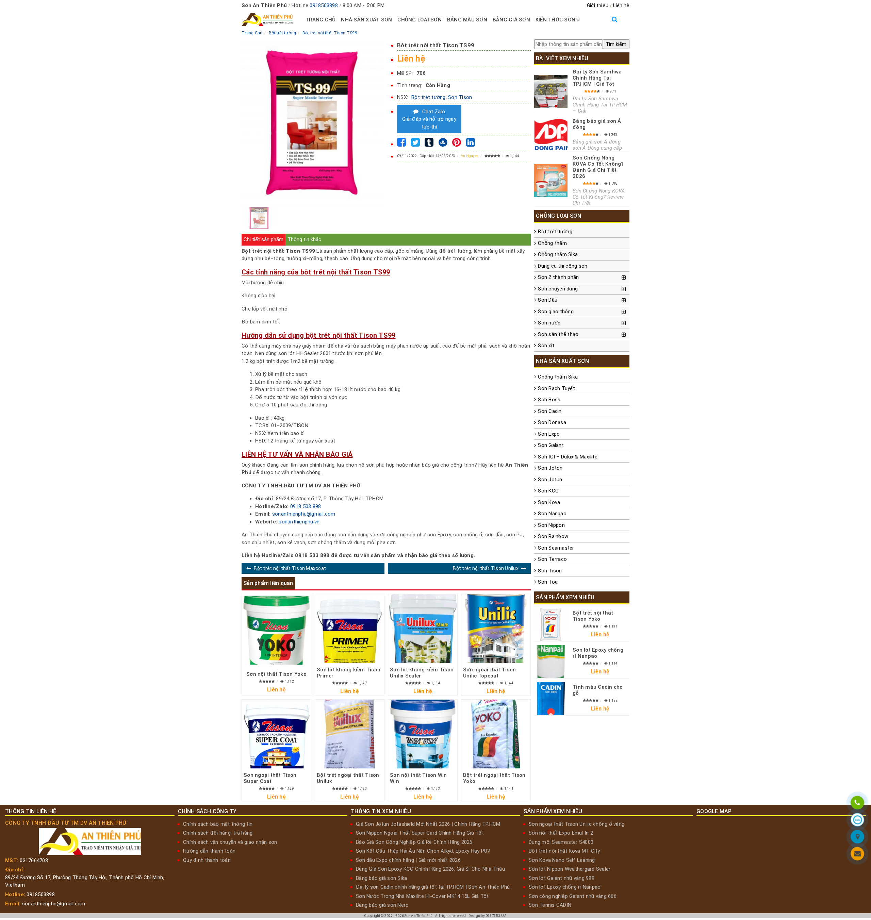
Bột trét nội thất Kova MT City (564, 851)
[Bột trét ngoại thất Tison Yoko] (495, 734)
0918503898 (324, 5)
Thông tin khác (304, 239)
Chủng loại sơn (419, 20)
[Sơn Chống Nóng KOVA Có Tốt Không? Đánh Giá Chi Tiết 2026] (551, 180)
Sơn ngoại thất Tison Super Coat (270, 778)
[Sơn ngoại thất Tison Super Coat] (276, 734)
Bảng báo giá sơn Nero (382, 905)
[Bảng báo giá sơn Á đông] (551, 134)
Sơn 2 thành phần (558, 277)
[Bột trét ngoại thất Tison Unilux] (349, 734)
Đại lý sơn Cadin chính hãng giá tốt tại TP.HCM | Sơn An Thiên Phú (433, 887)
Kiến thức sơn (555, 20)
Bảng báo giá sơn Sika (381, 878)
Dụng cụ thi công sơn (562, 266)
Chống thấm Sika (558, 254)
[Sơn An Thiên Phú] (857, 837)
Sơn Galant (551, 445)
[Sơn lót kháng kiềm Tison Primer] (349, 628)
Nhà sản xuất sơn (366, 20)
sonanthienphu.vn (299, 522)
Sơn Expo (549, 434)
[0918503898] (857, 803)
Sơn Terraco (552, 559)
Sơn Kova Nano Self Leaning (562, 860)
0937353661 (496, 916)
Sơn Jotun (550, 479)
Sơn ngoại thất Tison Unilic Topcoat (489, 673)
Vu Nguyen (470, 156)
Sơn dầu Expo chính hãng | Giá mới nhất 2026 (408, 860)
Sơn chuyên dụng (558, 289)
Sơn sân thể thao (558, 334)
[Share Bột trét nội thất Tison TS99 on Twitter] (415, 144)
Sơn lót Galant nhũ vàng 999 (561, 878)
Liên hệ (621, 5)
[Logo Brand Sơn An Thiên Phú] (267, 20)
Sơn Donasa (552, 422)
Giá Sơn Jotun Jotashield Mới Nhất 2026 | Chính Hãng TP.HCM (428, 824)
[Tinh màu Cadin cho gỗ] (551, 698)
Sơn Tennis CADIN (550, 905)
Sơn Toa (548, 582)
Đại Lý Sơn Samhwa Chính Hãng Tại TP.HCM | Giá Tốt (597, 78)
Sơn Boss (549, 400)
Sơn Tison (460, 97)
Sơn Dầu (547, 300)
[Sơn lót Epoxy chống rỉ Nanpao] (551, 661)
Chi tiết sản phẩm (263, 239)
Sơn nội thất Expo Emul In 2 (561, 833)
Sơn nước (549, 323)
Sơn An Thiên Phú (418, 916)
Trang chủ (320, 20)
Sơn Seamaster (556, 548)
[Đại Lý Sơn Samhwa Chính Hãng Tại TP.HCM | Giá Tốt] (551, 91)
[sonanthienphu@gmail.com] (857, 854)
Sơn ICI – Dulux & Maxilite (567, 457)
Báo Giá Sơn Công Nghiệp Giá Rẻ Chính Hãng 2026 (414, 842)
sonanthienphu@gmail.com (303, 514)
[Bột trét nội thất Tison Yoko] (551, 624)
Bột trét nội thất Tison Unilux (486, 568)
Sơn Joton (550, 468)
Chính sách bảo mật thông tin (217, 824)
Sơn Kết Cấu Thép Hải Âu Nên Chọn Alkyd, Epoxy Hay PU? (423, 851)
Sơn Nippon (551, 525)
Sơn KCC (548, 491)
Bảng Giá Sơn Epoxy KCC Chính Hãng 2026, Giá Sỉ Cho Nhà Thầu (430, 869)
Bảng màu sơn (467, 20)
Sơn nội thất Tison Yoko (276, 674)
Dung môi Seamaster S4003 (561, 842)
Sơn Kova (549, 502)
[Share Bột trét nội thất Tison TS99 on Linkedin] (470, 144)
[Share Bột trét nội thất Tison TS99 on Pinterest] (456, 144)
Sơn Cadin (549, 411)
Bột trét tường (428, 97)
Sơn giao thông (556, 311)
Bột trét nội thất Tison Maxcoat (290, 568)
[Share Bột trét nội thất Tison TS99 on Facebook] (401, 144)
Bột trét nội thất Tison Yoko (593, 616)
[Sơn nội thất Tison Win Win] (422, 734)
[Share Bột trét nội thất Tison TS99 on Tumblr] (429, 144)
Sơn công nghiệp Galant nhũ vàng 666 (573, 896)
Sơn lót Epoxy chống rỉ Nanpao (565, 887)
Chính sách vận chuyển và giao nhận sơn (230, 842)
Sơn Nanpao (552, 514)
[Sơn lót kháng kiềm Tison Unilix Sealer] (422, 628)
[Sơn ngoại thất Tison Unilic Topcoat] (495, 628)
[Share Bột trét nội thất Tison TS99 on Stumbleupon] (443, 144)
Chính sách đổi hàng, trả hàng (217, 833)
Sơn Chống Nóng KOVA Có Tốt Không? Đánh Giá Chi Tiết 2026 (598, 167)
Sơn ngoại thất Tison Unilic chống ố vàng (576, 824)
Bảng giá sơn (511, 20)
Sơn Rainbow (553, 536)
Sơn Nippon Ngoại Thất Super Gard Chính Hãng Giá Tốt (420, 833)
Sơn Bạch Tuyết (556, 388)
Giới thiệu (598, 5)
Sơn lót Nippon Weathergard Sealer (569, 869)
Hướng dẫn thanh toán (209, 851)
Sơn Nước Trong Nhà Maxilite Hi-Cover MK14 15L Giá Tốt (422, 896)
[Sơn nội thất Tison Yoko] (276, 630)
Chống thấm (552, 243)
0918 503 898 (305, 506)
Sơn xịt (546, 345)
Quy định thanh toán (207, 860)
